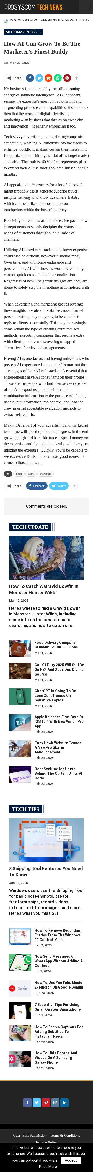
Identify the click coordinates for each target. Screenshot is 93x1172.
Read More (48, 1166)
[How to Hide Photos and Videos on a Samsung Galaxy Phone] (20, 1059)
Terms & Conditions (65, 1135)
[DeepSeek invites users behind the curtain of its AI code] (20, 774)
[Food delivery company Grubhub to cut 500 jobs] (20, 648)
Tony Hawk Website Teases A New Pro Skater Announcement (58, 747)
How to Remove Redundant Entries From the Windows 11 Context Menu (58, 935)
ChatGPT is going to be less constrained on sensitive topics (55, 695)
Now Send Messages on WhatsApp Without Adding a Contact (59, 961)
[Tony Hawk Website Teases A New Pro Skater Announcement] (20, 748)
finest (19, 473)
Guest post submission (30, 1135)
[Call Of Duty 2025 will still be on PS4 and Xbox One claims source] (20, 671)
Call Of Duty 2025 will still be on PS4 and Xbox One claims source (59, 669)
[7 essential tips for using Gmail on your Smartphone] (20, 1010)
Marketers (45, 473)
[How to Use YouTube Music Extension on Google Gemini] (20, 988)
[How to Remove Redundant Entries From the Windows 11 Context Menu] (20, 936)
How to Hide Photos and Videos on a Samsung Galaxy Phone (56, 1057)
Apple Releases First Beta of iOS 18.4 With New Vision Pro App (59, 721)
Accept (71, 1160)
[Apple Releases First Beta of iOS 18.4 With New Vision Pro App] (20, 722)
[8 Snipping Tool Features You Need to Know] (46, 840)
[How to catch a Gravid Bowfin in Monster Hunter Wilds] (46, 558)
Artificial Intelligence (24, 32)
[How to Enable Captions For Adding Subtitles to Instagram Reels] (20, 1033)
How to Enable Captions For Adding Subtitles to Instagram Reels (59, 1031)
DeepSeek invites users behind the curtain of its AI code (58, 773)
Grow (31, 473)
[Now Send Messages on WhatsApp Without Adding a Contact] (20, 962)
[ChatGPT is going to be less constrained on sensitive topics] (20, 696)
